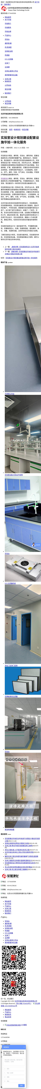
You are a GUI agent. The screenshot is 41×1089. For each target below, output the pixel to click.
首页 (10, 129)
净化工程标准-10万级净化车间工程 (17, 850)
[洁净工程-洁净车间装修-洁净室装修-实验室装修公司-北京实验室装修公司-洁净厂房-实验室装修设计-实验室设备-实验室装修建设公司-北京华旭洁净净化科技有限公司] (17, 11)
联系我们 (7, 4)
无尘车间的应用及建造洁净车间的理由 (18, 867)
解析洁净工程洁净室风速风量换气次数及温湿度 (21, 856)
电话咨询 (8, 1017)
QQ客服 (24, 1025)
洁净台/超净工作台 (11, 71)
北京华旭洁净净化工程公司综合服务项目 (19, 852)
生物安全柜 (9, 51)
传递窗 (7, 55)
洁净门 (7, 63)
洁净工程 (8, 79)
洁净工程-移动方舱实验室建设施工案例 (18, 846)
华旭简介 (8, 23)
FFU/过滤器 (9, 59)
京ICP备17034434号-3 (23, 1003)
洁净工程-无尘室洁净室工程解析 (16, 869)
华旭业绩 (8, 31)
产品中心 (8, 35)
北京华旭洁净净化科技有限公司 (26, 1001)
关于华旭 (8, 19)
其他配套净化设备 (11, 75)
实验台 (7, 39)
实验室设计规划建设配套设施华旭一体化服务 (21, 258)
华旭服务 (8, 27)
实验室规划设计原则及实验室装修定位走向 (20, 863)
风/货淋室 (8, 47)
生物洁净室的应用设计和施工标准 (17, 843)
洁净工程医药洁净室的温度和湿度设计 (18, 860)
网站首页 (8, 17)
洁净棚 (7, 67)
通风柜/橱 (8, 43)
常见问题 (8, 89)
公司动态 (8, 85)
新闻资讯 (8, 81)
